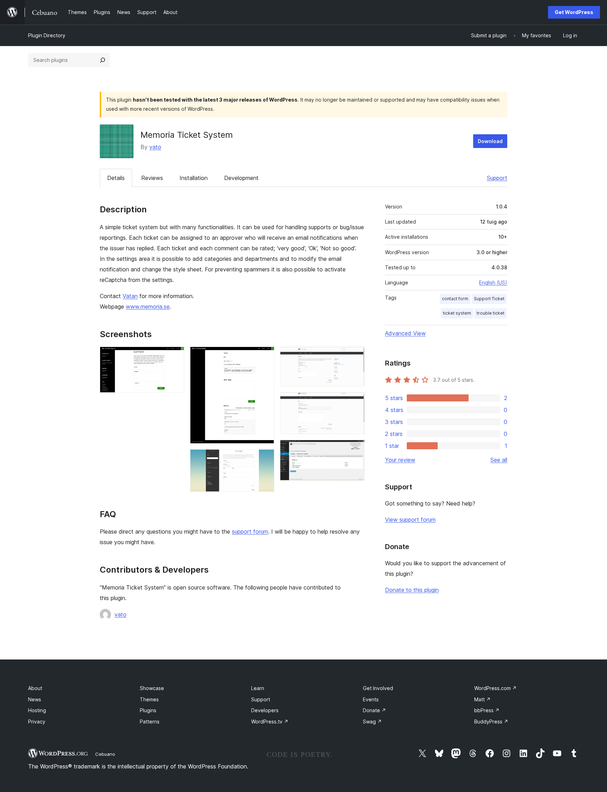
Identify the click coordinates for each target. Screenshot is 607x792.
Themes (149, 699)
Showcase (152, 688)
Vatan (130, 296)
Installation (194, 177)
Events (371, 699)
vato (155, 146)
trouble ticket (490, 313)
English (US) (493, 282)
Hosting (37, 710)
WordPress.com (495, 688)
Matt (482, 699)
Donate (374, 710)
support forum (250, 531)
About (35, 688)
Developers (265, 710)
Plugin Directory (46, 35)
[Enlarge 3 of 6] (264, 458)
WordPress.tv (269, 722)
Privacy (36, 722)
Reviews (152, 177)
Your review (400, 459)
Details (116, 177)
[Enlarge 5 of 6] (355, 401)
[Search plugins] (103, 60)
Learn (257, 688)
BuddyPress (491, 722)
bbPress (487, 710)
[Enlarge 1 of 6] (174, 356)
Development (241, 177)
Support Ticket (489, 298)
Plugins (148, 710)
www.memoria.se (148, 306)
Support (497, 177)
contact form (455, 298)
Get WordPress (574, 12)
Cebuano (105, 754)
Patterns (149, 722)
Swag (372, 722)
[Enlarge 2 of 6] (264, 356)
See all (498, 459)
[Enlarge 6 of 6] (355, 449)
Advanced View (405, 333)
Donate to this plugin (412, 589)
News (34, 699)
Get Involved (378, 688)
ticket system (457, 313)
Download (490, 141)
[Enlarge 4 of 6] (355, 356)
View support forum (410, 519)
